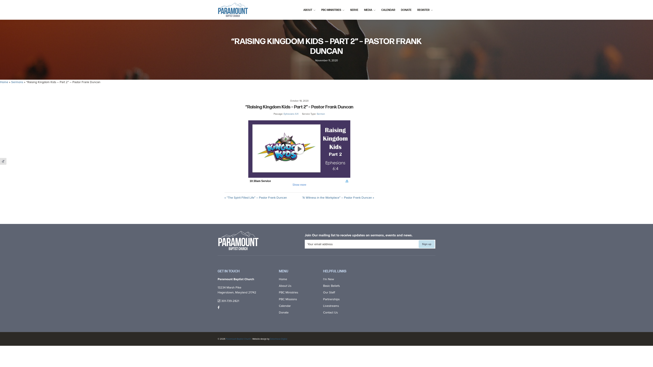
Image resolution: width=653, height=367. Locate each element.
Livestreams (331, 306)
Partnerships (331, 299)
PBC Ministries (288, 292)
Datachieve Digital (278, 338)
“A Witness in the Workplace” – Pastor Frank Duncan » (338, 197)
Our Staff (329, 292)
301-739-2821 (229, 301)
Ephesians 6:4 (291, 114)
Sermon (321, 114)
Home (4, 82)
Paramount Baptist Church (238, 338)
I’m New (328, 279)
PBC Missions (288, 299)
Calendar (285, 306)
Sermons (17, 82)
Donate (284, 312)
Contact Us (330, 312)
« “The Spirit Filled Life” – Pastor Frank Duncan (255, 197)
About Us (285, 286)
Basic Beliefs (331, 286)
